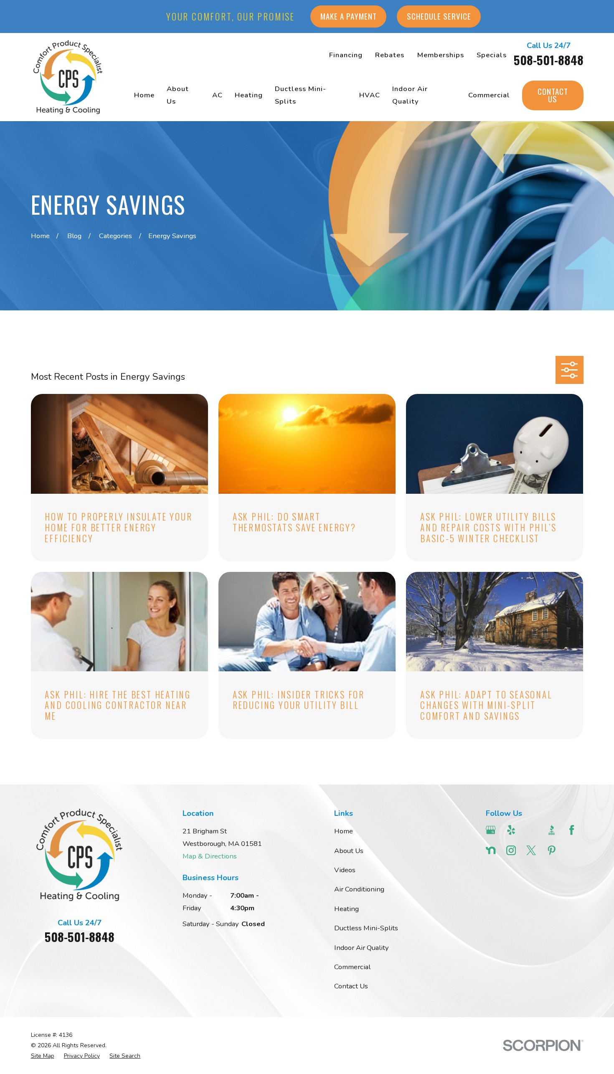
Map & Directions (210, 856)
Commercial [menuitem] (489, 95)
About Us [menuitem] (178, 95)
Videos (344, 870)
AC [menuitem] (217, 95)
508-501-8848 (549, 60)
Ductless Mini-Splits (366, 928)
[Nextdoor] (490, 850)
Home (343, 831)
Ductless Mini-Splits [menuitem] (300, 95)
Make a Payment (348, 16)
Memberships (440, 55)
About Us (348, 851)
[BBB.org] (551, 830)
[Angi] (531, 830)
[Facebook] (571, 830)
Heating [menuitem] (249, 95)
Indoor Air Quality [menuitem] (410, 95)
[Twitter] (531, 850)
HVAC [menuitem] (369, 95)
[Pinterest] (551, 850)
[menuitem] (42, 1056)
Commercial (352, 967)
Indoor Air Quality (361, 947)
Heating (346, 909)
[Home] (68, 77)
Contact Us (553, 95)
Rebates (389, 55)
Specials (492, 55)
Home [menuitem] (144, 95)
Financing (346, 55)
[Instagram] (511, 850)
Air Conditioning (359, 889)
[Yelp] (511, 830)
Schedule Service (439, 16)
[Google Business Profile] (490, 830)
